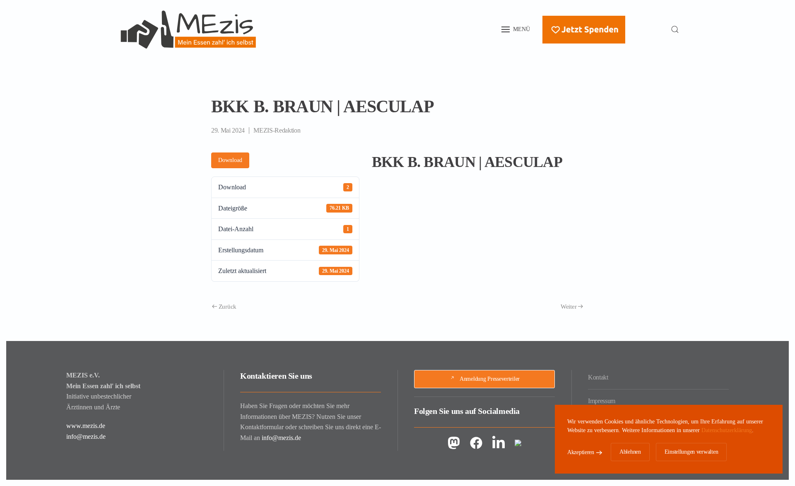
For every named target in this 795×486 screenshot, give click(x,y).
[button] (515, 29)
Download (230, 160)
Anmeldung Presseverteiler (490, 379)
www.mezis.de (85, 425)
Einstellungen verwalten (691, 452)
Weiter (568, 306)
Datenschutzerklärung (726, 430)
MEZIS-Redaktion (276, 130)
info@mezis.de (86, 436)
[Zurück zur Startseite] (188, 29)
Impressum (601, 400)
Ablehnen (630, 452)
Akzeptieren (580, 452)
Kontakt (598, 377)
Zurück (227, 306)
